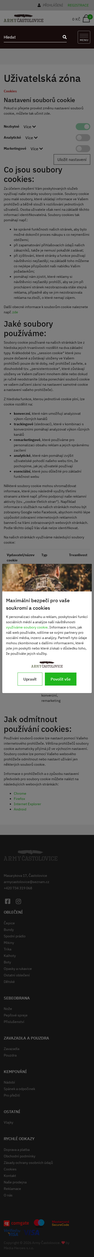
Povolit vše (61, 679)
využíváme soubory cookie (27, 627)
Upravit (30, 679)
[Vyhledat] (63, 37)
